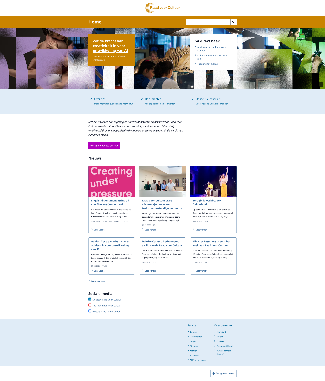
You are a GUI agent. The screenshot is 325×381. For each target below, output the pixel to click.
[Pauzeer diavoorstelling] (320, 84)
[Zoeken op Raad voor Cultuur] (234, 22)
